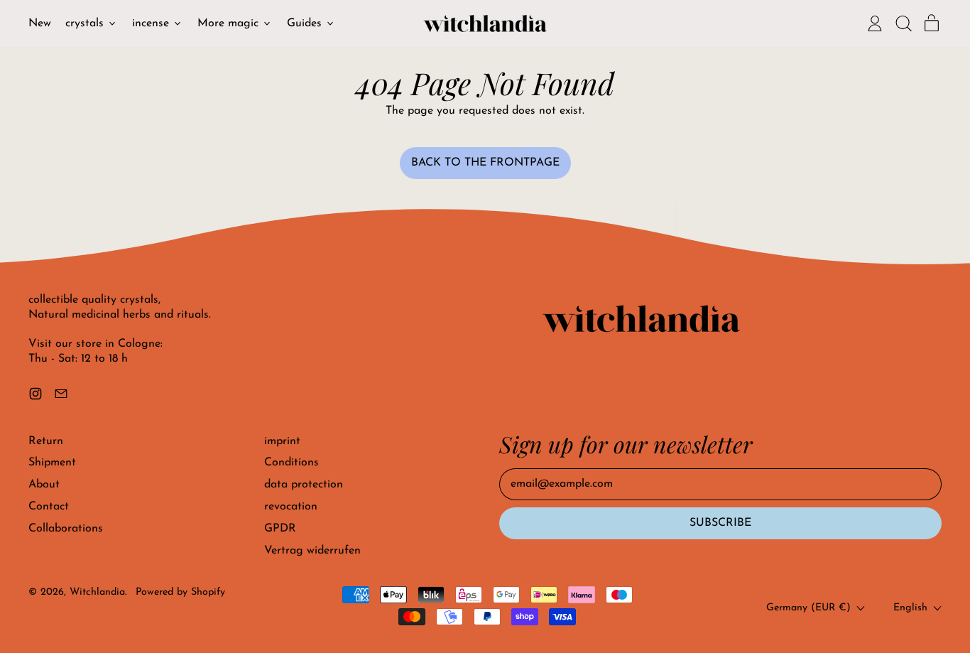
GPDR (280, 528)
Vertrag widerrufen (312, 550)
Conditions (291, 462)
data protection (303, 484)
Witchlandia (97, 592)
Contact (48, 506)
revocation (290, 506)
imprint (282, 441)
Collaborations (65, 528)
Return (45, 441)
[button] (903, 23)
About (44, 484)
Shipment (52, 462)
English (910, 608)
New (39, 23)
